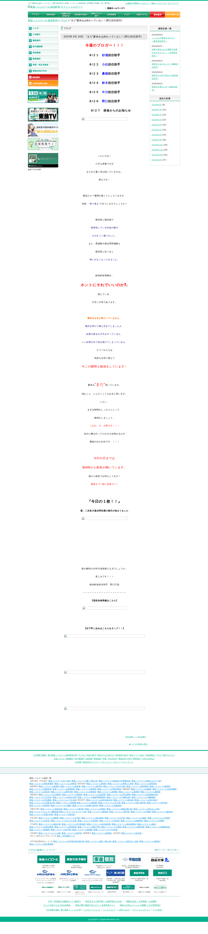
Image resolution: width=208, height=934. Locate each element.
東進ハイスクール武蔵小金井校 (85, 805)
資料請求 (136, 759)
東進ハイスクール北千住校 (114, 786)
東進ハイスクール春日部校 (92, 818)
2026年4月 (157, 125)
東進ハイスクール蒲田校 (72, 795)
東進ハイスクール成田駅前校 (158, 827)
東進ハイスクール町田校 (39, 805)
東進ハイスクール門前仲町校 (109, 789)
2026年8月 (157, 105)
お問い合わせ (123, 910)
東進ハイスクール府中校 (157, 803)
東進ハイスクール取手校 (72, 833)
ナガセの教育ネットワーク (42, 850)
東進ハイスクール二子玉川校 (64, 800)
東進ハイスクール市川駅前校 (74, 824)
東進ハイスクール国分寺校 (146, 800)
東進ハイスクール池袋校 (141, 789)
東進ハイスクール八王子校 (109, 803)
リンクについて (109, 910)
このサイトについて (92, 910)
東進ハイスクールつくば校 (49, 833)
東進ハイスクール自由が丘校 (64, 797)
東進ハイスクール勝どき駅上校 (84, 781)
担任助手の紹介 (121, 755)
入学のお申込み (148, 759)
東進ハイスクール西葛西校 (64, 789)
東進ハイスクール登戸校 (119, 812)
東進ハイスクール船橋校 (39, 830)
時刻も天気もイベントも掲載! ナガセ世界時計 (140, 905)
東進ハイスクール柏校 (146, 824)
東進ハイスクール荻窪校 (39, 792)
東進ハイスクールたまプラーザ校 (72, 812)
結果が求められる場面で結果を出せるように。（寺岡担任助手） (164, 52)
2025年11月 (157, 150)
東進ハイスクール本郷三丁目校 (120, 784)
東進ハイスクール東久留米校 (133, 803)
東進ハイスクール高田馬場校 (41, 784)
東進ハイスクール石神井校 (85, 792)
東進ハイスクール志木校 (39, 821)
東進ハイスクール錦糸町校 (137, 786)
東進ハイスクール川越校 (136, 818)
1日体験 (78, 762)
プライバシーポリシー (141, 910)
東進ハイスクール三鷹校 (61, 805)
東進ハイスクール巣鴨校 (107, 792)
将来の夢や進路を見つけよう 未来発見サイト (95, 905)
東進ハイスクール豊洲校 (160, 786)
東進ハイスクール (158, 3)
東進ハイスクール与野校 (154, 821)
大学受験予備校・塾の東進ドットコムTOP (63, 910)
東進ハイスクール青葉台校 (51, 809)
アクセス (82, 755)
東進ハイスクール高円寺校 (62, 792)
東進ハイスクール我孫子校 (49, 824)
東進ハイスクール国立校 (123, 800)
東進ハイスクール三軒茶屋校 (119, 795)
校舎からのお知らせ (106, 755)
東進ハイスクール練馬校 (150, 792)
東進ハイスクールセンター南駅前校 (44, 812)
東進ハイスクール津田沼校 (134, 827)
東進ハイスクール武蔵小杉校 (41, 814)
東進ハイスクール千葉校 (111, 827)
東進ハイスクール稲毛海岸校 (99, 824)
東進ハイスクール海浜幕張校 (124, 824)
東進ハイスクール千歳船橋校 (143, 797)
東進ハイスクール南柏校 (82, 830)
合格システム (59, 759)
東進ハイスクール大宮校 (70, 818)
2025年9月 (157, 160)
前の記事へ (130, 737)
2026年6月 (157, 115)
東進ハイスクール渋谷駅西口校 (145, 795)
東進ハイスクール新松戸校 (89, 827)
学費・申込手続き (110, 759)
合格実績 (89, 759)
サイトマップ (173, 3)
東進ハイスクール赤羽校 (96, 784)
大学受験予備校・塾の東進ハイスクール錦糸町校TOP (55, 755)
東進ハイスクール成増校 (129, 792)
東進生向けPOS (125, 759)
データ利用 (157, 910)
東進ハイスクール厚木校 (74, 809)
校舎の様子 (91, 755)
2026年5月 (157, 120)
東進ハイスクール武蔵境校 (110, 805)
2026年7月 (157, 110)
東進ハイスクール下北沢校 (40, 797)
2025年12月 (157, 145)
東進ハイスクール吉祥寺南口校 (99, 800)
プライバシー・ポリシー (111, 762)
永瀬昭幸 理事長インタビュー (137, 3)
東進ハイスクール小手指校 (159, 818)
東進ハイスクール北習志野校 (41, 827)
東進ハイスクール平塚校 (141, 812)
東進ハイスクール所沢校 (109, 821)
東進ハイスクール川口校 (115, 818)
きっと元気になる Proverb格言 (57, 905)
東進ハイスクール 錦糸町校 (43, 20)
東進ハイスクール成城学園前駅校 (91, 797)
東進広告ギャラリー (36, 165)
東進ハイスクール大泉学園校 (164, 789)
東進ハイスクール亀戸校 (92, 786)
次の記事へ (142, 737)
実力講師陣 (79, 759)
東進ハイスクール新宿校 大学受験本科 (114, 781)
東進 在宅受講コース (66, 836)
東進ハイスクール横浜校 (65, 814)
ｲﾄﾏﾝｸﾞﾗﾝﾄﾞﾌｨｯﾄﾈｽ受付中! (45, 883)
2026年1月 (157, 140)
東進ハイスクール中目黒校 (40, 800)
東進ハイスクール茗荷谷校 (146, 784)
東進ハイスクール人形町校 (65, 784)
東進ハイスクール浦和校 (49, 818)
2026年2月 (157, 135)
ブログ (64, 20)
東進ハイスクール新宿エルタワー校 (146, 781)
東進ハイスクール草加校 (88, 821)
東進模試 (97, 759)
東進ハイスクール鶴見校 (98, 812)
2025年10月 (157, 155)
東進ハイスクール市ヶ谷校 (59, 781)
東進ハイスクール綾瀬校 (49, 786)
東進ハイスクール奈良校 (131, 833)
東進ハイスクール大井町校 (50, 795)
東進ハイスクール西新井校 (40, 789)
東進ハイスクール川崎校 (95, 809)
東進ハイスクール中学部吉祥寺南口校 (68, 841)
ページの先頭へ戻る (139, 744)
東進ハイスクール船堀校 (86, 789)
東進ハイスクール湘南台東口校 (119, 809)
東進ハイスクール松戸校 (61, 830)
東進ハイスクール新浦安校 (65, 827)
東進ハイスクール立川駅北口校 (42, 803)
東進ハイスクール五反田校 (95, 795)
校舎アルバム (168, 755)
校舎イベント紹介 (137, 755)
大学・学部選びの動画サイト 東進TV (64, 901)
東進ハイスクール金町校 (70, 786)
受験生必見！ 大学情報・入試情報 (141, 901)
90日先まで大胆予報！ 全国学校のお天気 (103, 901)
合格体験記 (150, 755)
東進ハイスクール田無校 (66, 803)
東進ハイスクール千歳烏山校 (118, 797)
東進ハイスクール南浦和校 (132, 821)
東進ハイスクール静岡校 (102, 833)
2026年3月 (157, 130)
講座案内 (69, 759)
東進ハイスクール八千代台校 (106, 830)
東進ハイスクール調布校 (87, 803)
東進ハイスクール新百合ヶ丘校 (146, 809)
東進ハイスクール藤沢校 (162, 812)
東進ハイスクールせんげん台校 (63, 821)
